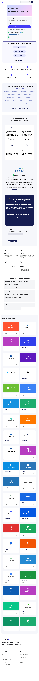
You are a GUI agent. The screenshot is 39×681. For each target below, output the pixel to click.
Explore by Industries (24, 654)
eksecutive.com (7, 518)
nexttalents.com (7, 331)
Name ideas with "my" (12, 241)
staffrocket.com (24, 549)
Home (3, 669)
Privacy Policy (4, 667)
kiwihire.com (7, 393)
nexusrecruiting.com (8, 471)
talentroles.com (24, 596)
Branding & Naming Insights (7, 661)
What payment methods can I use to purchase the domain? (17, 294)
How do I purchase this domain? (11, 284)
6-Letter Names (23, 660)
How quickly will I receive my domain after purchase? (15, 291)
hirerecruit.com (24, 580)
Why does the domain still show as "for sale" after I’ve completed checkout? (18, 305)
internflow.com (24, 533)
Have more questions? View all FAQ (12, 308)
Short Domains (23, 657)
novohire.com (24, 502)
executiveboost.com (8, 533)
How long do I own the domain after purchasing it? (15, 300)
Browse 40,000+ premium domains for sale (19, 108)
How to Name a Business (6, 659)
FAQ (2, 654)
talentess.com (24, 456)
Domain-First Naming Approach (7, 662)
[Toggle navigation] (36, 2)
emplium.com (24, 565)
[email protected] (25, 221)
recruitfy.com (7, 611)
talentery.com (7, 487)
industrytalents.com (8, 347)
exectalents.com (24, 331)
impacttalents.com (25, 347)
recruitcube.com (24, 627)
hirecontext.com (7, 362)
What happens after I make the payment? (13, 297)
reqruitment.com (7, 580)
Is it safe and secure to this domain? (12, 287)
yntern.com (6, 549)
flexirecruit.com (24, 393)
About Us (3, 656)
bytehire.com (7, 378)
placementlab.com (25, 362)
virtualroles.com (24, 611)
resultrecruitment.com (25, 518)
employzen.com (7, 565)
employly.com (24, 409)
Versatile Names (23, 655)
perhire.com (7, 409)
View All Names (23, 662)
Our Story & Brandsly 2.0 (6, 664)
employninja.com (24, 378)
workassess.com (24, 471)
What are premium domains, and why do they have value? (16, 281)
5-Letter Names (23, 659)
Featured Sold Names (6, 657)
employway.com (7, 456)
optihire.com (7, 440)
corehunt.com (7, 502)
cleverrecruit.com (24, 440)
